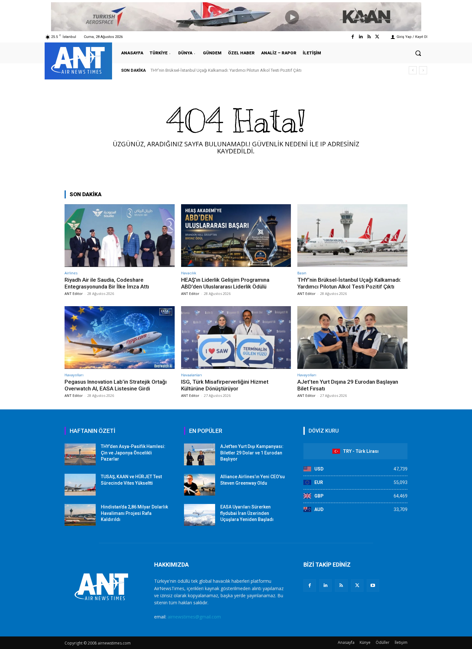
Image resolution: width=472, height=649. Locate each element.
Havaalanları (191, 375)
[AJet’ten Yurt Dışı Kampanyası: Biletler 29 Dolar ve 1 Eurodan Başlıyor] (199, 454)
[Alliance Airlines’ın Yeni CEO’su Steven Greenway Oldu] (199, 485)
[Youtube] (373, 585)
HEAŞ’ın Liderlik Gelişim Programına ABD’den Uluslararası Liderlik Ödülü (225, 283)
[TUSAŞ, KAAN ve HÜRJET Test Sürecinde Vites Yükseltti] (80, 485)
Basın (301, 273)
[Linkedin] (361, 37)
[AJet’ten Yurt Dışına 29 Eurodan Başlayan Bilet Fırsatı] (352, 337)
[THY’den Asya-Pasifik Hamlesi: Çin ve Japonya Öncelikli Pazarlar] (80, 454)
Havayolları (74, 375)
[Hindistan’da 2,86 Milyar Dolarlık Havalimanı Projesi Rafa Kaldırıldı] (80, 515)
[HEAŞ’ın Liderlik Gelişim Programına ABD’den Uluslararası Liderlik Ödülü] (236, 235)
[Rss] (369, 37)
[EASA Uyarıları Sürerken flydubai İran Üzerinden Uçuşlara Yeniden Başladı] (199, 515)
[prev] (413, 70)
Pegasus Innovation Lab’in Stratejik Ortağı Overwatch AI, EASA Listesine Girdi (116, 385)
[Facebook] (353, 37)
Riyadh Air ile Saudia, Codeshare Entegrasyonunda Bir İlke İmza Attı (107, 283)
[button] (418, 53)
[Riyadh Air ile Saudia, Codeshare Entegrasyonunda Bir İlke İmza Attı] (120, 235)
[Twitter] (377, 37)
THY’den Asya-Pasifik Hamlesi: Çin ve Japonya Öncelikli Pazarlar (133, 453)
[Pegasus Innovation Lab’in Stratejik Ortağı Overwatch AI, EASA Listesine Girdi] (120, 337)
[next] (423, 70)
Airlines (71, 273)
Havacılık (188, 273)
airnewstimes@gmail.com (194, 617)
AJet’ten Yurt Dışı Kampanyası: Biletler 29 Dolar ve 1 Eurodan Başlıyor (252, 453)
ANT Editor (74, 293)
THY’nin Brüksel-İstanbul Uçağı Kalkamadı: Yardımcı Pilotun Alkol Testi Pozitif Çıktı (226, 70)
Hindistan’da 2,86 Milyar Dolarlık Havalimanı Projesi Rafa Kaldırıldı (134, 513)
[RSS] (341, 585)
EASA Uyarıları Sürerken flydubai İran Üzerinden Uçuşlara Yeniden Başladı (247, 513)
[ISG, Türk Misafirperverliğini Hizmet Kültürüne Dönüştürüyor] (236, 337)
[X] (357, 585)
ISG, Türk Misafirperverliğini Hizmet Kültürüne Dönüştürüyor (224, 385)
